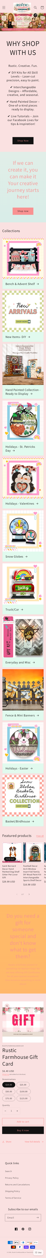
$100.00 (23, 1091)
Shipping (5, 1074)
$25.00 (23, 1084)
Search (8, 1171)
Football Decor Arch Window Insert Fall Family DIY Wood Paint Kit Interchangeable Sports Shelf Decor (32, 873)
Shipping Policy (12, 1191)
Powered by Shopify (33, 1252)
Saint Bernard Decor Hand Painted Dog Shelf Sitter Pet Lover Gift (10, 872)
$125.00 (23, 1098)
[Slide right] (29, 894)
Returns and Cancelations (17, 1184)
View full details (32, 1141)
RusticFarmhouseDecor (19, 1252)
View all (40, 835)
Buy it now (23, 1130)
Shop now (23, 211)
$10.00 (8, 1084)
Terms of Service (13, 1197)
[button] (4, 7)
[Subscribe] (37, 1217)
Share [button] (8, 1141)
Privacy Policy (12, 1177)
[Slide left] (17, 894)
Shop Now (23, 140)
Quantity (6, 1105)
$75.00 (8, 1098)
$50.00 (8, 1091)
